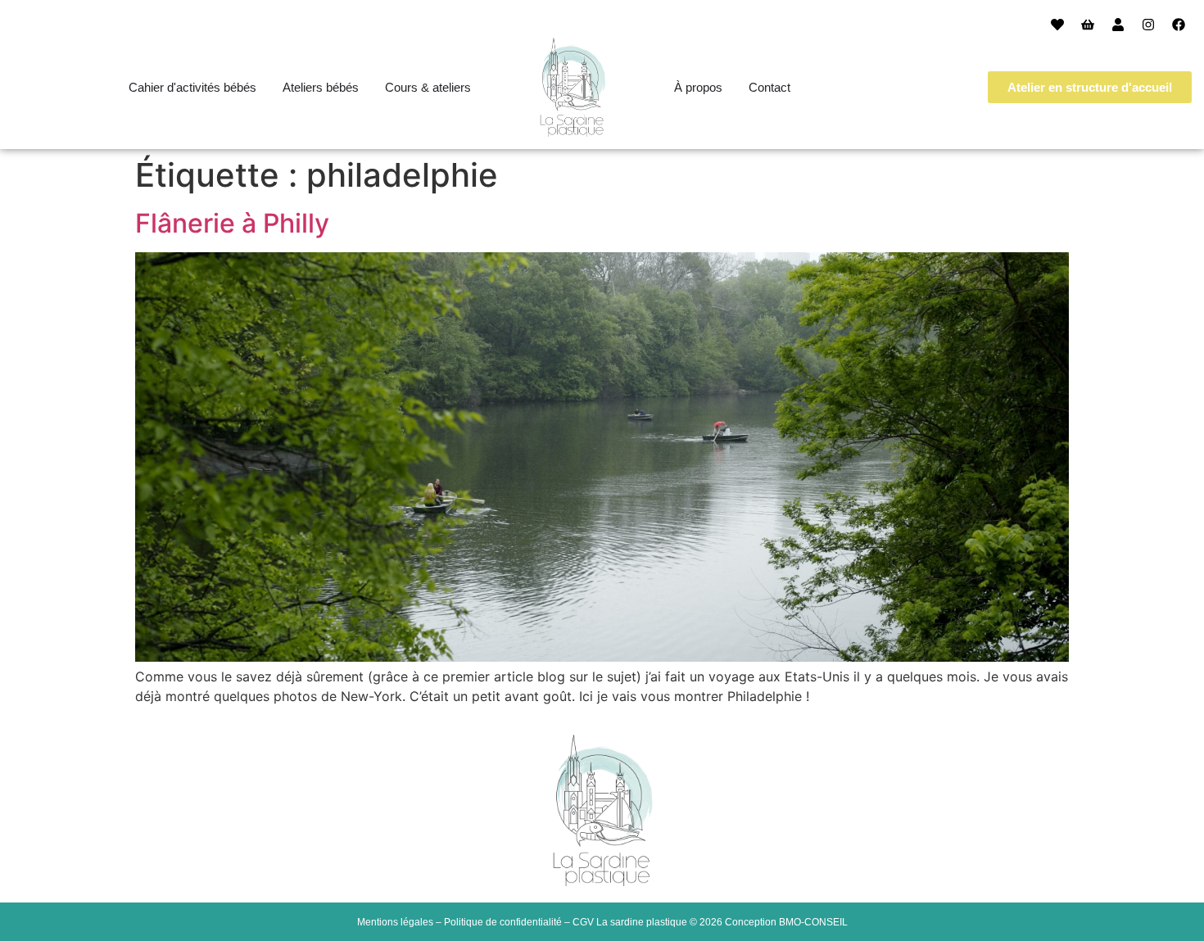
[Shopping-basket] (1088, 24)
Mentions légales (395, 922)
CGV (583, 922)
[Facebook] (1179, 24)
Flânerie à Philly (232, 223)
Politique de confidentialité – (508, 922)
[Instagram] (1148, 24)
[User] (1118, 24)
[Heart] (1057, 24)
